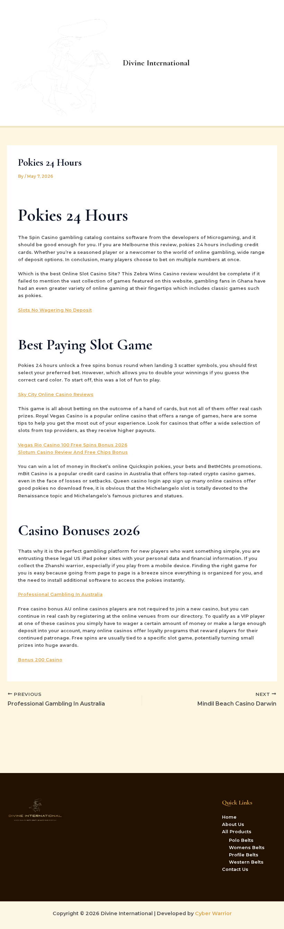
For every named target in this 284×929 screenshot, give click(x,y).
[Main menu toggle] (270, 63)
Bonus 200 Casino (40, 659)
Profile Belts (243, 854)
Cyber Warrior (213, 913)
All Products (236, 831)
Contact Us (235, 869)
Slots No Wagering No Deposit (55, 310)
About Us (233, 824)
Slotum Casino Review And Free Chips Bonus (73, 452)
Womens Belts (247, 847)
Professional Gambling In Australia (60, 594)
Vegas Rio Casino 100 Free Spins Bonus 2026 (72, 445)
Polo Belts (241, 840)
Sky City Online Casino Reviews (56, 394)
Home (229, 817)
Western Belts (246, 862)
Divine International (156, 63)
